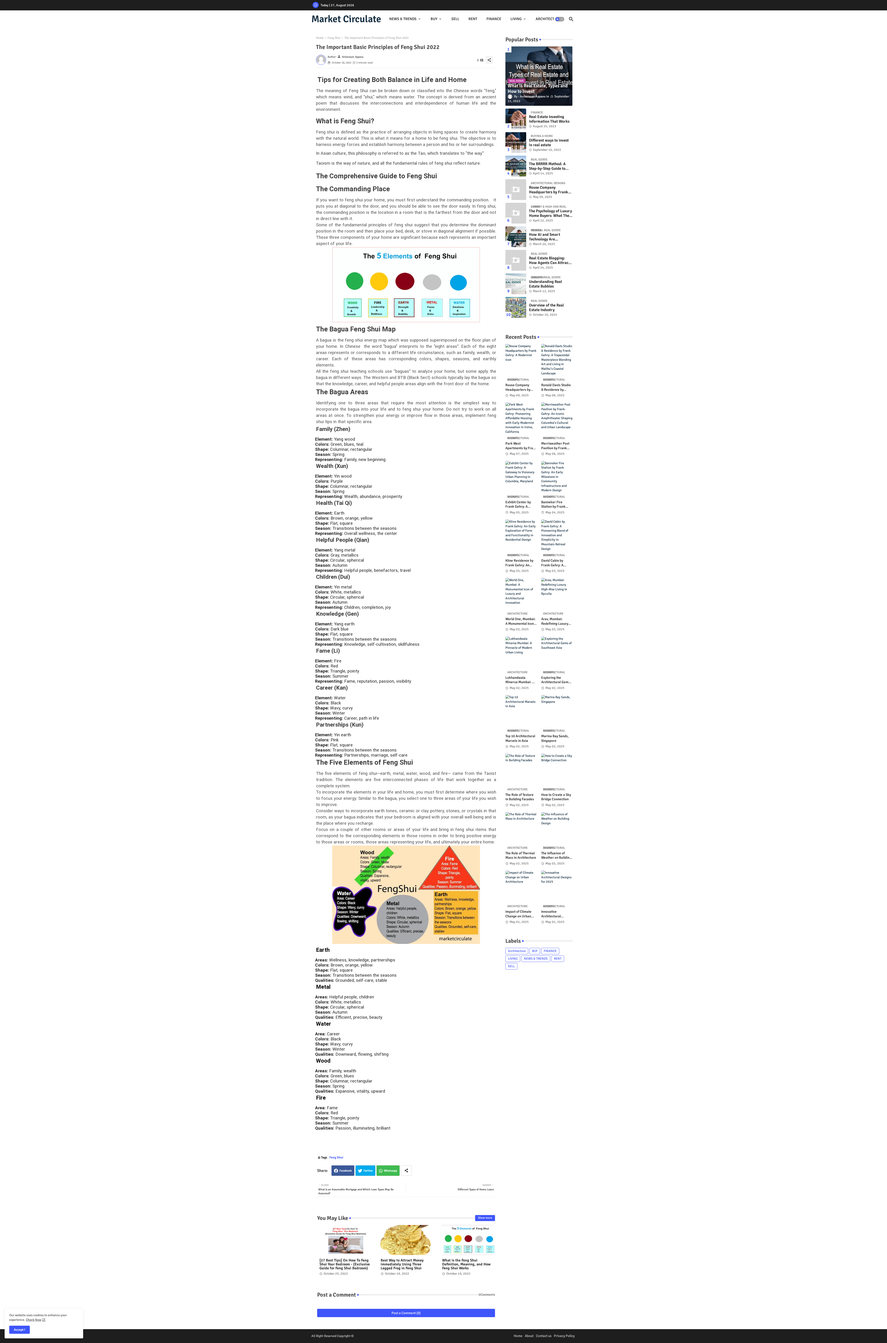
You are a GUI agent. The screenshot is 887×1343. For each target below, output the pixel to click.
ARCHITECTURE (548, 19)
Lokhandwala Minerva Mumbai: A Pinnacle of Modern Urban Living (519, 680)
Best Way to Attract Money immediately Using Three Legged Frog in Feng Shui (402, 1264)
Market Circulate (346, 19)
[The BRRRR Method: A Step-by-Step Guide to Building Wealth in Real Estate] (515, 166)
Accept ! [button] (19, 1330)
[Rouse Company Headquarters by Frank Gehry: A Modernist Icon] (515, 189)
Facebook (345, 1171)
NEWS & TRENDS (402, 19)
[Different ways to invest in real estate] (515, 142)
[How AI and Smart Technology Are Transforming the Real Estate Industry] (515, 236)
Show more (485, 1218)
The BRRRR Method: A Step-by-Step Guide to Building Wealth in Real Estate (548, 166)
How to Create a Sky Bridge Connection (556, 797)
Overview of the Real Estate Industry (546, 307)
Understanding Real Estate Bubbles (545, 284)
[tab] (405, 19)
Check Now (33, 1320)
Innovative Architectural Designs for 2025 (553, 914)
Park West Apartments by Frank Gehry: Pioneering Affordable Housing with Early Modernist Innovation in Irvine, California (521, 445)
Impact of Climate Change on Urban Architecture (518, 914)
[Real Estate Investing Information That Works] (515, 119)
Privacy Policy (564, 1336)
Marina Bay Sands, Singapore (555, 738)
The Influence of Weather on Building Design (556, 855)
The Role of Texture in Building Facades (519, 797)
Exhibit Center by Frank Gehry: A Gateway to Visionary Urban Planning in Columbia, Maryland (520, 504)
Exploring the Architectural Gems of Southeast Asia (555, 680)
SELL (455, 19)
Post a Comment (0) (406, 1313)
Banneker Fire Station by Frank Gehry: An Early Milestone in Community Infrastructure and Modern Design (554, 504)
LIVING (516, 19)
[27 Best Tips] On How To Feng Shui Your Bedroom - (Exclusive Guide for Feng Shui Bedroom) (344, 1264)
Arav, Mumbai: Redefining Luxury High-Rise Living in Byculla (555, 621)
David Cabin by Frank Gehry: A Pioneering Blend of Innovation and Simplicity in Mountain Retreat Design (556, 562)
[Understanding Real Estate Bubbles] (515, 283)
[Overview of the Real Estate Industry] (515, 307)
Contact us (544, 1336)
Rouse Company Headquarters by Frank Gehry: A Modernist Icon (549, 190)
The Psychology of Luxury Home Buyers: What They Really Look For (550, 213)
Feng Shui (334, 38)
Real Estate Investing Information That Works (549, 119)
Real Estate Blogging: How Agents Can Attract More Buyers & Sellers (549, 260)
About (529, 1336)
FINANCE (493, 19)
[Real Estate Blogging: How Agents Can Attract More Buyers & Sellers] (515, 260)
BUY (434, 19)
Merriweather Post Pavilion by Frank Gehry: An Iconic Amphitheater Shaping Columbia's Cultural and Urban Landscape (555, 445)
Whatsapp (390, 1171)
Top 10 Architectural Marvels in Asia (520, 738)
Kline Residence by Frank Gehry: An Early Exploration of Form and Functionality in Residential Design (520, 562)
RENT (472, 19)
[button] (559, 19)
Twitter (368, 1171)
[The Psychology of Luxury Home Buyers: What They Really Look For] (515, 213)
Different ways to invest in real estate (549, 142)
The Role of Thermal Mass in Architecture (520, 855)
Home (320, 38)
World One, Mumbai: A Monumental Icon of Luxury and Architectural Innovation (520, 621)
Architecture (517, 951)
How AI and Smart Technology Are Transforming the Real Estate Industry (547, 237)
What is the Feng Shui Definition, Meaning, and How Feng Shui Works (466, 1264)
